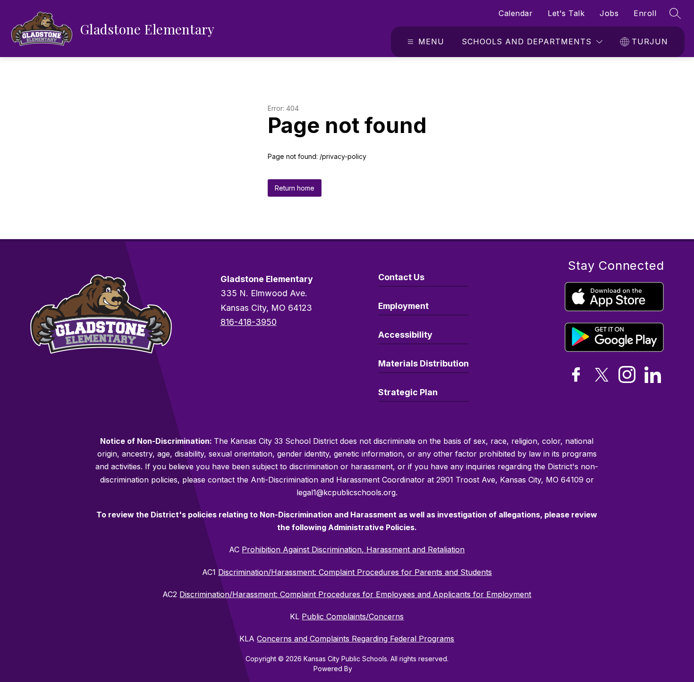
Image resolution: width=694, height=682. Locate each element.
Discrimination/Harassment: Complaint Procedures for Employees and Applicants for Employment (355, 594)
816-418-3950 (248, 322)
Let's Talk (566, 13)
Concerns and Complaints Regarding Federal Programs (355, 638)
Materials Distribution (423, 363)
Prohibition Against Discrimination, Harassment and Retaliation (353, 549)
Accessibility (405, 335)
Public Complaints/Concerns (353, 616)
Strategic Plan (408, 392)
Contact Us (401, 277)
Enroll (645, 13)
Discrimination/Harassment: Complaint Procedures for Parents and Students (355, 572)
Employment (403, 306)
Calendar (516, 13)
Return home (294, 188)
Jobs (609, 13)
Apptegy (367, 669)
